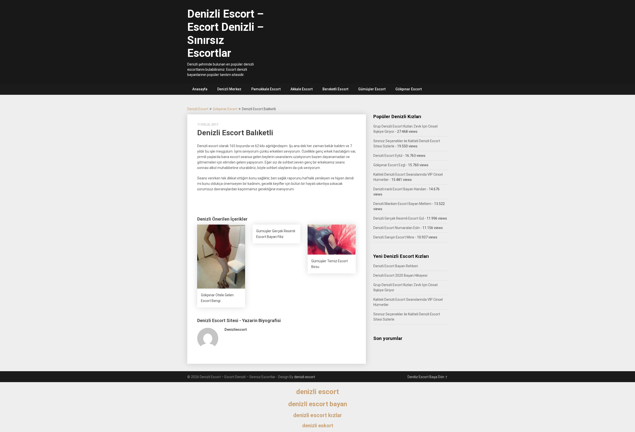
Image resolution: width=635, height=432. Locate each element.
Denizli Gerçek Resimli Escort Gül (398, 218)
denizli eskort (317, 426)
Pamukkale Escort (266, 89)
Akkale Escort (301, 89)
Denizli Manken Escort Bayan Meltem (402, 204)
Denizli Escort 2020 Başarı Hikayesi (400, 275)
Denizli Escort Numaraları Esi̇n (396, 228)
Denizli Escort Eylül (387, 156)
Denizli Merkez (229, 89)
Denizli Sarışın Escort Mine (393, 237)
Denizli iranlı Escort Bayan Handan (399, 189)
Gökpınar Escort (408, 89)
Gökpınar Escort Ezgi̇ (389, 165)
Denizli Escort (197, 109)
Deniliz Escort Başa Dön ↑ (428, 377)
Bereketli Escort (335, 89)
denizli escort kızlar (317, 415)
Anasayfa (199, 89)
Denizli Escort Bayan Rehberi (395, 266)
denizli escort (304, 377)
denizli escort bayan (317, 404)
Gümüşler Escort (371, 89)
